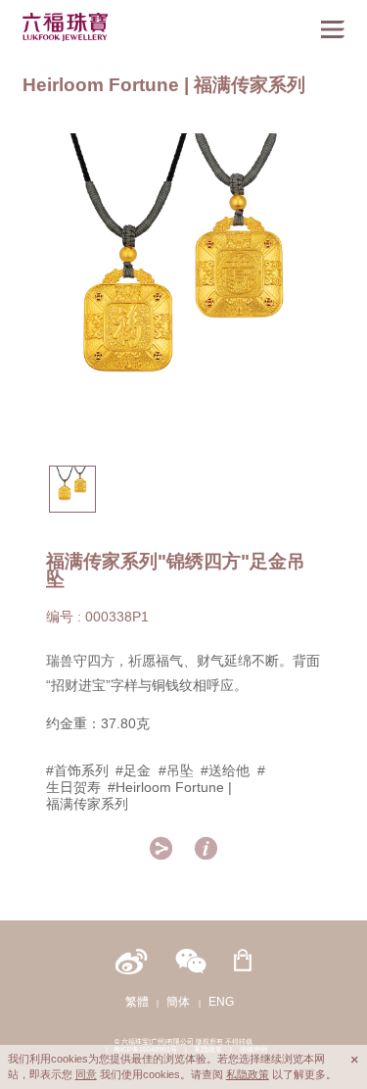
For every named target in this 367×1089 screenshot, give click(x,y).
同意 (86, 1074)
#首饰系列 (77, 770)
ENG (221, 1001)
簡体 (178, 1001)
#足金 (133, 770)
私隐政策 (247, 1074)
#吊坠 (176, 770)
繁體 (137, 1001)
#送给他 (225, 770)
